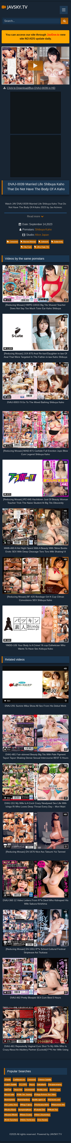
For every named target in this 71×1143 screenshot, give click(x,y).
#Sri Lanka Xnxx (11, 1105)
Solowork (45, 242)
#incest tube (9, 1094)
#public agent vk (38, 1099)
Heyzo (32, 1084)
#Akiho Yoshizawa (27, 1120)
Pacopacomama (54, 1084)
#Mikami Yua (53, 1110)
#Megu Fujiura (26, 1105)
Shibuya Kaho (43, 229)
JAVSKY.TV (16, 7)
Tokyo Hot (18, 1089)
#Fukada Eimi (39, 1110)
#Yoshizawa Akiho (41, 1105)
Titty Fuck (27, 247)
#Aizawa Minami (10, 1115)
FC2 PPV (23, 1084)
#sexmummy (9, 1099)
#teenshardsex (24, 1099)
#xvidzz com (55, 1089)
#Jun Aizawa (42, 1120)
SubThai (7, 1089)
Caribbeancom (19, 1079)
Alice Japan (42, 234)
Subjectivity (58, 242)
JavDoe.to (53, 34)
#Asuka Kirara (10, 1110)
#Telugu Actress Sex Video (45, 1094)
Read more (34, 216)
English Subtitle (10, 1084)
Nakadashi (41, 1084)
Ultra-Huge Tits (43, 247)
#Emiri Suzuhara (11, 1120)
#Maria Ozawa (26, 1115)
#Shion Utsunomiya (42, 1115)
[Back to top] (60, 1133)
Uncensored (30, 1089)
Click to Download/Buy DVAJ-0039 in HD (31, 88)
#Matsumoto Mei (58, 1105)
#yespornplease (24, 1110)
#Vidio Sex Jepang (24, 1094)
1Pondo (7, 1079)
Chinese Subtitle (44, 1079)
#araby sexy (42, 1089)
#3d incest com (54, 1099)
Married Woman (29, 242)
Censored (14, 242)
